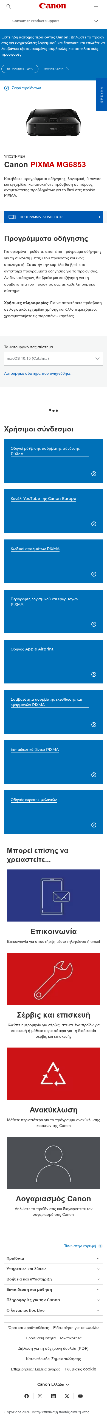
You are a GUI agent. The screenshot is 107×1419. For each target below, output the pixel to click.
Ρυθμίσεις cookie (80, 1369)
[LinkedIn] (53, 1396)
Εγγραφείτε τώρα (20, 69)
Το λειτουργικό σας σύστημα (28, 347)
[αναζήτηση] (8, 6)
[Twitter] (67, 1396)
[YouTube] (80, 1396)
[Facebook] (26, 1396)
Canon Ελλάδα (51, 1384)
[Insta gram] (40, 1396)
